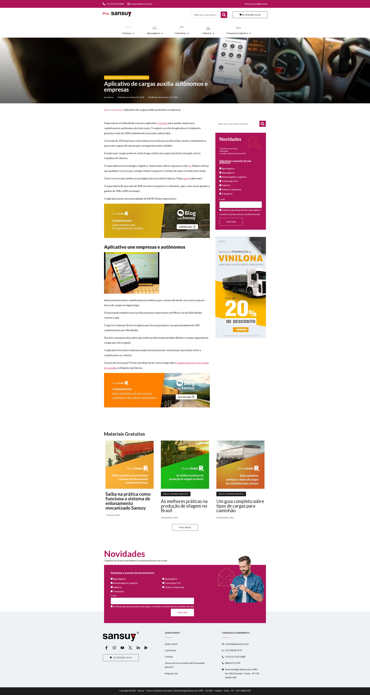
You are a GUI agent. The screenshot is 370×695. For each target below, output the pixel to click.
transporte (117, 109)
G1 (189, 165)
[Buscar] (224, 15)
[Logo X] (130, 647)
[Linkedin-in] (138, 647)
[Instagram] (114, 647)
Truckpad (162, 123)
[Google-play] (146, 647)
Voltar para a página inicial (255, 4)
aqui (186, 178)
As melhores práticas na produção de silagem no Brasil (184, 505)
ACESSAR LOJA (251, 14)
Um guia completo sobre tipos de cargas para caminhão (240, 505)
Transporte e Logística (116, 77)
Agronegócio (153, 33)
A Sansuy (126, 33)
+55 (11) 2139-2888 (115, 4)
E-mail (222, 199)
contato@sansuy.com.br (141, 4)
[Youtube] (122, 647)
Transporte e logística (237, 33)
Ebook (166, 494)
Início (107, 109)
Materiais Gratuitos (179, 494)
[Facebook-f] (106, 647)
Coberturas (180, 33)
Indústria (206, 33)
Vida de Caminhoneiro (137, 77)
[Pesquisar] (262, 124)
